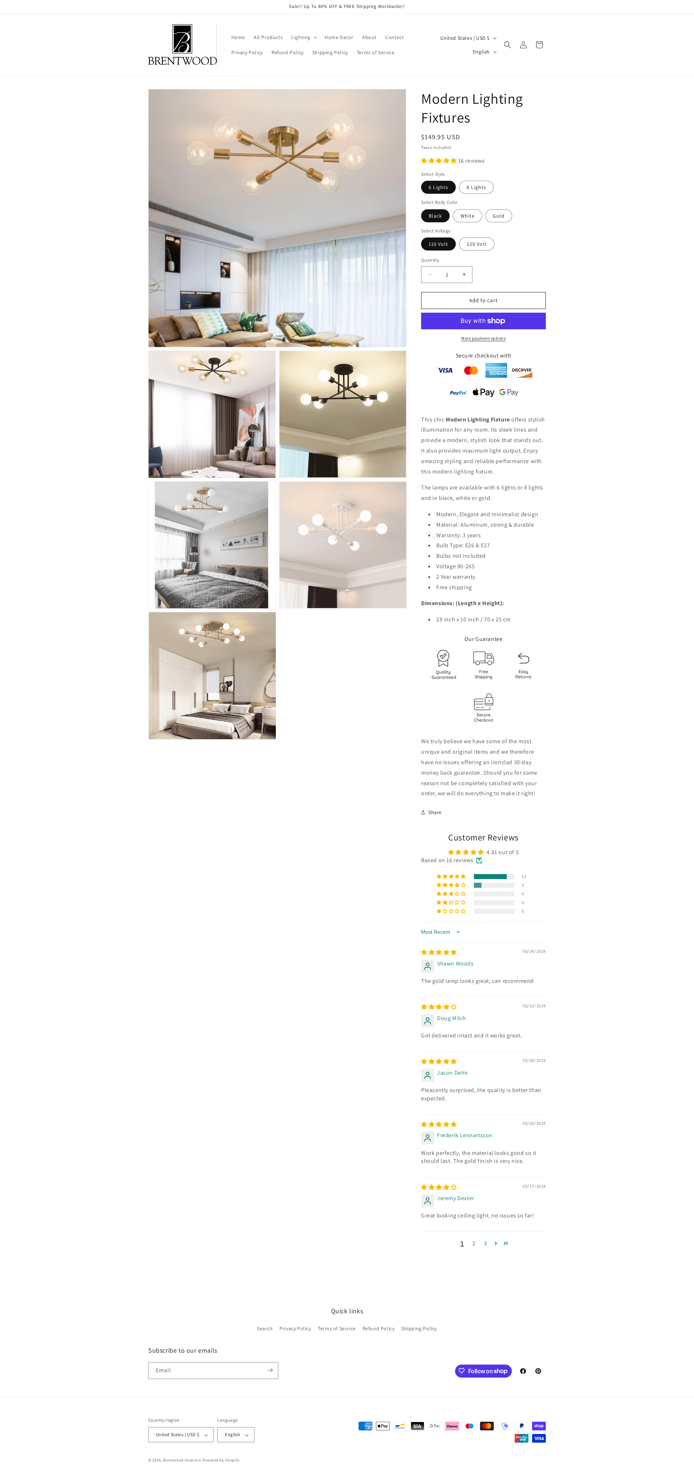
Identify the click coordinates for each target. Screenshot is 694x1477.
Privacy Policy (295, 1329)
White (467, 216)
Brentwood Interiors (182, 1460)
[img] (439, 952)
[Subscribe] (270, 1370)
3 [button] (485, 1243)
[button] (303, 37)
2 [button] (474, 1243)
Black (435, 216)
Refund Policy (379, 1329)
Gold (499, 216)
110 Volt (438, 244)
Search (265, 1329)
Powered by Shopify (221, 1460)
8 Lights (476, 187)
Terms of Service (337, 1329)
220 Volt (477, 244)
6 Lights (438, 187)
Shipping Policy (419, 1329)
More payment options (483, 338)
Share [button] (435, 812)
